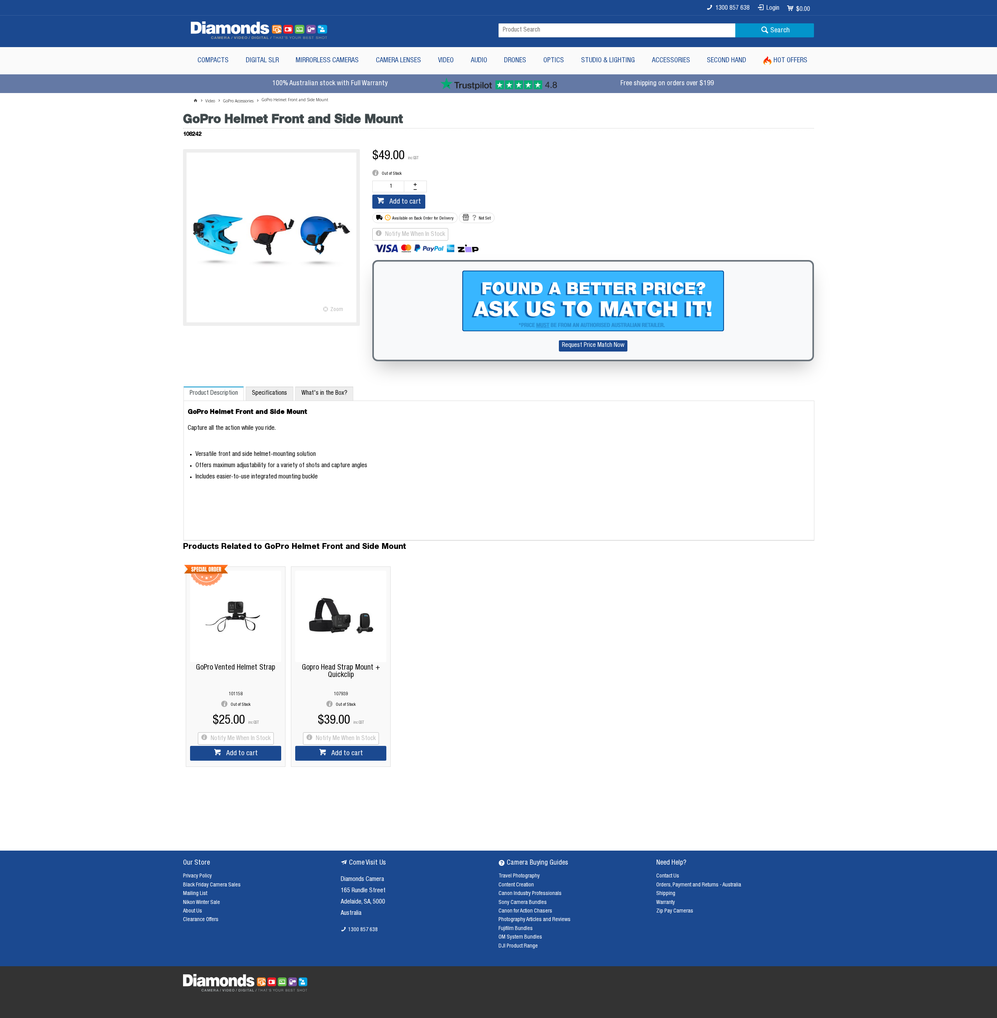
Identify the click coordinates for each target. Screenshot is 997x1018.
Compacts (213, 60)
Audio (479, 60)
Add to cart (404, 202)
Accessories (671, 60)
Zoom (336, 310)
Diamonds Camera (362, 880)
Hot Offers (790, 60)
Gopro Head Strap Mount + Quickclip (341, 671)
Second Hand (726, 60)
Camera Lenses (398, 60)
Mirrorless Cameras (327, 60)
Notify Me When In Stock (414, 235)
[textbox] (616, 30)
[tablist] (499, 463)
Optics (553, 60)
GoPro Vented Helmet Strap (235, 668)
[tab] (213, 394)
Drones (515, 60)
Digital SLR (262, 60)
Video (446, 60)
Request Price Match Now (593, 346)
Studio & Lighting (608, 60)
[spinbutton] (390, 186)
